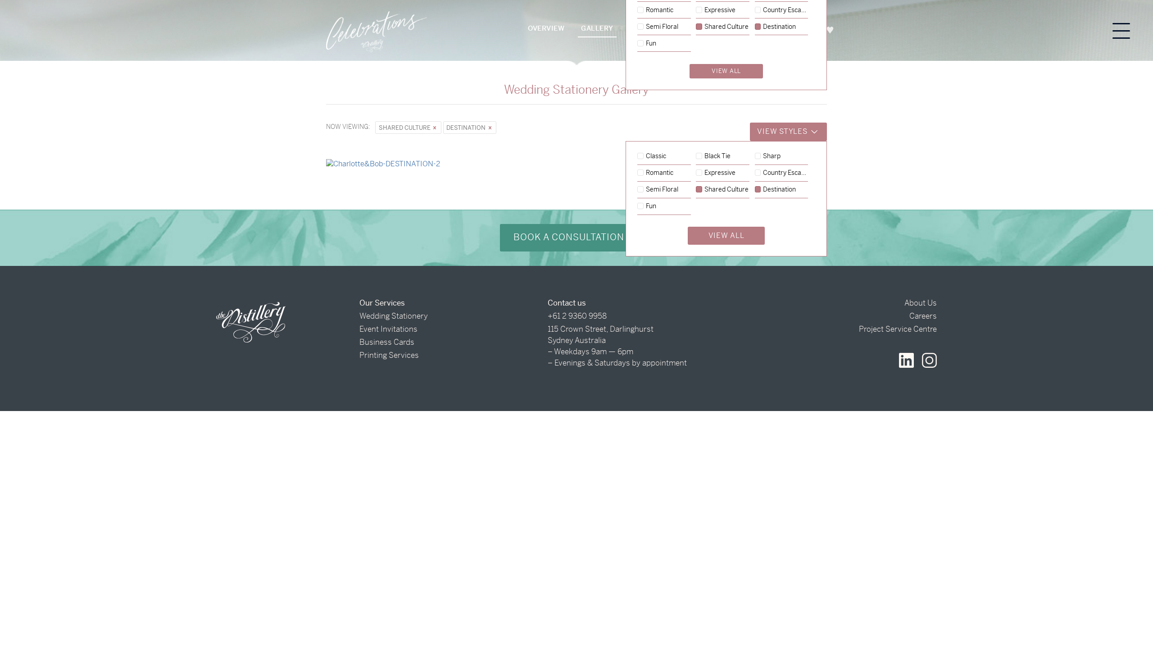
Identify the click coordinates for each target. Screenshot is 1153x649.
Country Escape (785, 173)
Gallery (597, 28)
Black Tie (717, 156)
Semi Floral (662, 189)
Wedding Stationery (393, 316)
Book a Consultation (570, 237)
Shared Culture (405, 128)
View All (726, 235)
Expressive (719, 173)
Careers (923, 316)
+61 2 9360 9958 (577, 316)
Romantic (659, 173)
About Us (920, 303)
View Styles (783, 131)
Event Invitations (388, 329)
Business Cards (386, 342)
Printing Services (389, 355)
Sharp (772, 156)
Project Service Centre (898, 329)
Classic (656, 156)
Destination (466, 128)
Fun (651, 206)
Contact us (567, 303)
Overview (546, 28)
